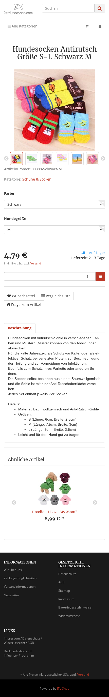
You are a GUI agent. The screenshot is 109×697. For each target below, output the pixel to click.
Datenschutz (67, 574)
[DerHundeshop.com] (18, 9)
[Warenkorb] (86, 26)
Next (95, 503)
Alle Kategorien (24, 26)
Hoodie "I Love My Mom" (55, 512)
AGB (61, 582)
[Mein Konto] (100, 26)
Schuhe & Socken (36, 179)
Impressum (66, 599)
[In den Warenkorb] (100, 276)
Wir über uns (13, 570)
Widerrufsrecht (69, 616)
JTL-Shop (63, 688)
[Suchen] (100, 8)
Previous (14, 503)
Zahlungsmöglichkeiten (20, 578)
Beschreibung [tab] (19, 327)
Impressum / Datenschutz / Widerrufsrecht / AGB (23, 640)
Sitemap (64, 590)
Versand (35, 263)
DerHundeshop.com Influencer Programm (19, 653)
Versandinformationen (19, 586)
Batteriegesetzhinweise (75, 607)
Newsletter (11, 595)
